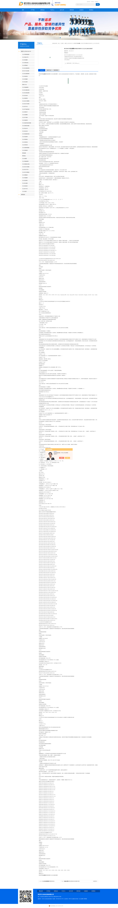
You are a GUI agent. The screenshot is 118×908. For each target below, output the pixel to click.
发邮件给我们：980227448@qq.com (72, 63)
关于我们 (33, 9)
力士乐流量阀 (25, 114)
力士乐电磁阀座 (25, 87)
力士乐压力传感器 (25, 166)
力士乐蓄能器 (25, 175)
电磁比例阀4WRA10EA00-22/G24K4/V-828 (71, 881)
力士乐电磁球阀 (25, 161)
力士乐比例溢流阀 (25, 92)
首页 (23, 9)
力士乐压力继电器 (25, 172)
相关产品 (49, 70)
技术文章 (62, 9)
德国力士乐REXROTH (26, 51)
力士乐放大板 (25, 131)
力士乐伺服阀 (25, 79)
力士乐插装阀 (25, 150)
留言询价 (56, 70)
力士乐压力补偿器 (25, 103)
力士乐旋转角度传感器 (26, 122)
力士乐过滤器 (25, 81)
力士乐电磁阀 (25, 177)
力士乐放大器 (25, 128)
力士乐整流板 (25, 139)
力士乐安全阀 (25, 95)
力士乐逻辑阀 (25, 65)
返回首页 (88, 1)
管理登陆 (85, 898)
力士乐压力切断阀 (25, 101)
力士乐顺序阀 (25, 98)
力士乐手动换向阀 (25, 109)
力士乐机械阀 (25, 59)
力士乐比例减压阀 (25, 68)
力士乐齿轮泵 (25, 185)
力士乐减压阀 (25, 120)
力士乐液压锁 (25, 142)
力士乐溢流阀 (25, 136)
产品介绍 (42, 70)
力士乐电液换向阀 (25, 133)
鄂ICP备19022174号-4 (60, 898)
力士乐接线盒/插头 (26, 164)
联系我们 (96, 1)
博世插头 (24, 155)
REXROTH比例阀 (25, 70)
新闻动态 (42, 9)
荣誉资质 (72, 9)
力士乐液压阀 (25, 76)
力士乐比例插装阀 (25, 73)
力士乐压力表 (25, 106)
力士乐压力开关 (25, 169)
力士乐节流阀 (25, 117)
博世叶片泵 (24, 84)
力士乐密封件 (25, 111)
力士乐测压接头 (25, 62)
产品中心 (52, 9)
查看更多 (23, 194)
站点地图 (73, 898)
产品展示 (62, 43)
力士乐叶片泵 (25, 188)
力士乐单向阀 (25, 144)
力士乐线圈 (24, 158)
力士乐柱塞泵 (25, 180)
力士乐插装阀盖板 (25, 147)
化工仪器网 (81, 898)
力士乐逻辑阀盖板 (25, 54)
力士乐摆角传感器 (25, 125)
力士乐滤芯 (24, 191)
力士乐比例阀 (25, 183)
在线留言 (92, 1)
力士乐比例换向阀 (25, 90)
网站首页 (41, 891)
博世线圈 (24, 153)
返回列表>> (95, 881)
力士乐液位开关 (25, 57)
